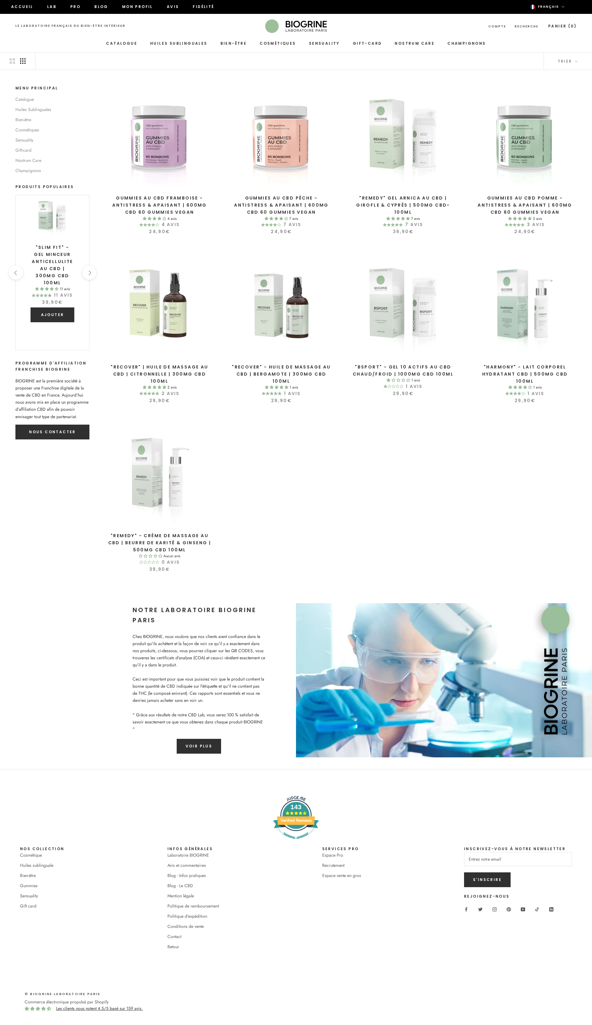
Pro (75, 6)
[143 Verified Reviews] (296, 842)
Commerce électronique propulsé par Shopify (67, 1002)
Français (548, 6)
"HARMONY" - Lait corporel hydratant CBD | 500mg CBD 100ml (525, 374)
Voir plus (199, 746)
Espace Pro (332, 855)
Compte (497, 26)
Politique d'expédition (187, 916)
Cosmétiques (278, 43)
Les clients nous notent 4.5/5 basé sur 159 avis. (99, 1008)
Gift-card (367, 43)
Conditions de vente (185, 926)
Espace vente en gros (341, 875)
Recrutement (333, 865)
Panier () (562, 26)
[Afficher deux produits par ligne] (12, 61)
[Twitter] (480, 909)
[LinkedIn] (551, 909)
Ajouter (52, 314)
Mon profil (137, 6)
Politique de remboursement (193, 906)
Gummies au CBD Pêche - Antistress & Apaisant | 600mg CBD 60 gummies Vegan (281, 205)
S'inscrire (487, 879)
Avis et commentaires (186, 865)
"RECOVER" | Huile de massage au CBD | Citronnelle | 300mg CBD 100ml (159, 374)
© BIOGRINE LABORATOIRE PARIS (63, 993)
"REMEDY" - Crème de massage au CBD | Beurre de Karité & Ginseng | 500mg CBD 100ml (159, 543)
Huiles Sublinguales (179, 43)
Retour (173, 947)
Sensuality (324, 43)
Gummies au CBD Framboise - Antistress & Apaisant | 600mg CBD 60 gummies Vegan (159, 205)
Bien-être (233, 43)
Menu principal (36, 88)
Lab (51, 6)
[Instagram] (494, 909)
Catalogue (121, 43)
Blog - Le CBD (180, 886)
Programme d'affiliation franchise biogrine (50, 366)
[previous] (16, 273)
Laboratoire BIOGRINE (188, 855)
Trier (566, 61)
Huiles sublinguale (36, 865)
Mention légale (180, 896)
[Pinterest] (509, 909)
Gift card (28, 906)
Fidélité (203, 6)
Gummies (29, 886)
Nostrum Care (414, 43)
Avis (173, 6)
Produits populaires (44, 186)
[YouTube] (523, 909)
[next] (89, 273)
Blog (101, 6)
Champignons (466, 43)
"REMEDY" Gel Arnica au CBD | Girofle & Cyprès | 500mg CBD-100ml (403, 205)
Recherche (526, 26)
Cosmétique (31, 855)
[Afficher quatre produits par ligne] (23, 61)
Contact (174, 936)
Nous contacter (52, 431)
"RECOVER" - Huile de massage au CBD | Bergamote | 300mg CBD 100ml (281, 374)
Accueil (22, 6)
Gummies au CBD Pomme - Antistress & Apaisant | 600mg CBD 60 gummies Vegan (525, 205)
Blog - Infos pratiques (186, 875)
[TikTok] (537, 909)
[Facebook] (466, 909)
